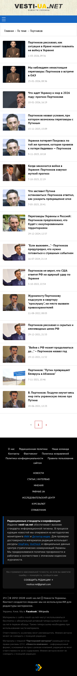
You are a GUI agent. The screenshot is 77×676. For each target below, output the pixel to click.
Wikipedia (44, 611)
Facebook (31, 611)
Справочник (38, 510)
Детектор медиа (41, 536)
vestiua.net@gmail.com (38, 584)
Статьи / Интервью (38, 479)
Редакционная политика (33, 449)
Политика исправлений (55, 453)
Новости (38, 473)
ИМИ (26, 536)
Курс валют (38, 504)
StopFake (23, 544)
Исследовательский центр (38, 497)
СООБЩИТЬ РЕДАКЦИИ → (38, 579)
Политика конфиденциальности (24, 458)
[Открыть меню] (3, 19)
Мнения (38, 485)
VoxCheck (35, 544)
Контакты (13, 453)
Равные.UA (38, 491)
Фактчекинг (30, 453)
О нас (11, 449)
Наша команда (60, 449)
